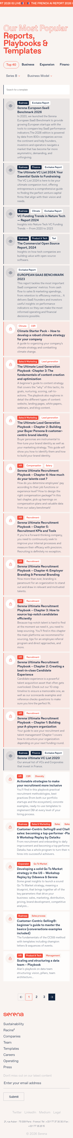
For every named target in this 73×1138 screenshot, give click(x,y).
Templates (11, 1048)
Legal (57, 1112)
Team (7, 1042)
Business (28, 65)
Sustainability (13, 1024)
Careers (9, 1055)
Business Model (38, 76)
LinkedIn (30, 1112)
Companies (12, 1036)
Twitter (17, 1112)
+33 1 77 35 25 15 (36, 1126)
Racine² (9, 1030)
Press (7, 1067)
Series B (11, 76)
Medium (44, 1112)
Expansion (47, 65)
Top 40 (11, 65)
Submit (14, 1096)
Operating (11, 1061)
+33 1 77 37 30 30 (54, 1121)
